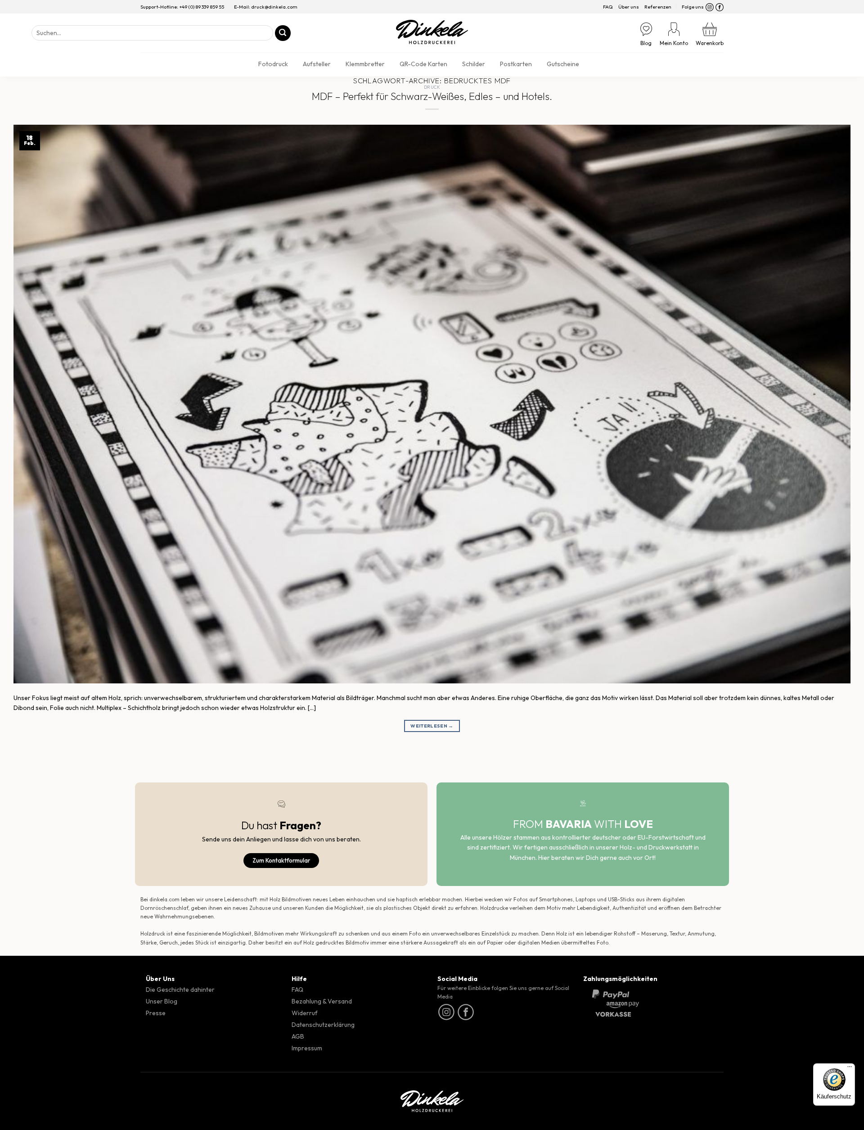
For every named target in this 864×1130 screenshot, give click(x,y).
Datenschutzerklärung (323, 1025)
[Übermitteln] (283, 33)
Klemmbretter (365, 64)
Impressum (307, 1048)
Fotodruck (273, 64)
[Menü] (849, 1068)
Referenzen (657, 7)
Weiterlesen (431, 726)
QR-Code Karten (423, 64)
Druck (432, 87)
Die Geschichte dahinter (180, 989)
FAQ (608, 7)
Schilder (473, 64)
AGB (298, 1036)
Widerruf (305, 1013)
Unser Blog (161, 1001)
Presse (156, 1013)
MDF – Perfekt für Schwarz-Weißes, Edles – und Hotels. (432, 96)
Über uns (628, 7)
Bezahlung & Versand (322, 1001)
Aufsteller (317, 64)
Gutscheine (563, 64)
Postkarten (516, 64)
